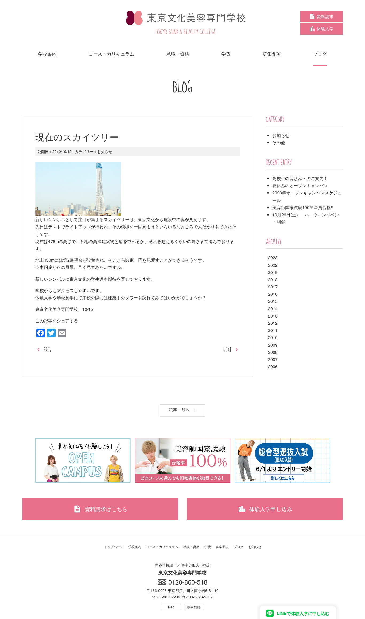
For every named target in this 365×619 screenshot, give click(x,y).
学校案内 (134, 546)
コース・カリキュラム (162, 546)
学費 (207, 546)
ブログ (238, 546)
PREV (47, 350)
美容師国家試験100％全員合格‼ (302, 207)
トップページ (113, 546)
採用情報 (193, 607)
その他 (278, 142)
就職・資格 (191, 546)
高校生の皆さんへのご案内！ (300, 178)
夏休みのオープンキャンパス (300, 185)
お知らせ (104, 151)
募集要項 (222, 546)
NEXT (227, 350)
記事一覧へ (180, 410)
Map (171, 607)
